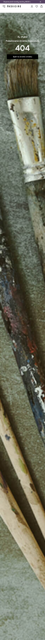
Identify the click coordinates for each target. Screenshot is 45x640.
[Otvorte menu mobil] (4, 6)
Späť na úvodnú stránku (22, 57)
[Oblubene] (36, 6)
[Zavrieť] (40, 1)
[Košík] (41, 6)
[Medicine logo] (14, 6)
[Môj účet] (31, 6)
